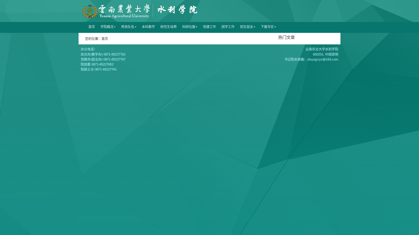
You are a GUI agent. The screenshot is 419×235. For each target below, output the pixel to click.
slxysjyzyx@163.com (322, 59)
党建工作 (209, 27)
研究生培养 (168, 27)
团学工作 (228, 27)
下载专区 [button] (267, 27)
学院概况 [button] (106, 27)
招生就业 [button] (246, 27)
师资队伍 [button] (127, 27)
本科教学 (148, 27)
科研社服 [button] (188, 27)
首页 (91, 27)
